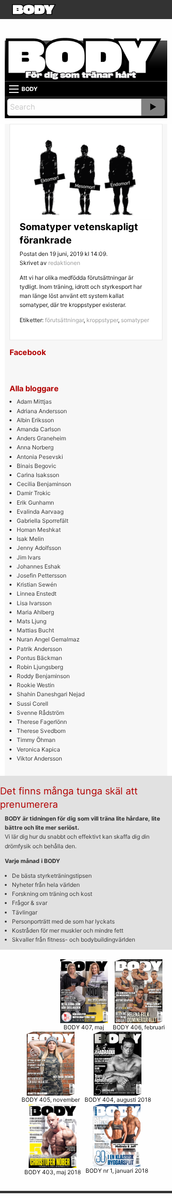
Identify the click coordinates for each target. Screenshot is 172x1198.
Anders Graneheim (41, 438)
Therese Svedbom (41, 730)
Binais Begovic (36, 465)
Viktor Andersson (39, 758)
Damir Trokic (34, 493)
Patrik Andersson (39, 648)
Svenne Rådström (40, 712)
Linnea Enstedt (36, 593)
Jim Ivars (29, 557)
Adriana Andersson (42, 411)
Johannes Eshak (39, 566)
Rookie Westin (35, 685)
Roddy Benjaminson (43, 676)
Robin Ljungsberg (40, 666)
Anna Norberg (35, 447)
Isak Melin (30, 538)
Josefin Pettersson (41, 575)
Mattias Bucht (35, 630)
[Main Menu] (14, 89)
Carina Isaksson (38, 474)
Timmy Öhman (36, 739)
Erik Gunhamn (35, 502)
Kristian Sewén (37, 584)
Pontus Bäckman (39, 657)
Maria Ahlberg (35, 612)
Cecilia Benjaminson (44, 483)
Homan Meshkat (39, 529)
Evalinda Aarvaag (40, 511)
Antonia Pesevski (40, 456)
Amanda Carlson (39, 429)
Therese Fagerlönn (42, 721)
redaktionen (64, 262)
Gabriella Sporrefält (42, 520)
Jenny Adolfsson (39, 547)
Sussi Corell (32, 703)
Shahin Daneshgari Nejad (51, 694)
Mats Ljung (31, 621)
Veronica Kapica (38, 749)
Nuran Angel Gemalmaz (48, 639)
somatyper (135, 320)
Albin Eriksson (35, 420)
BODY (30, 88)
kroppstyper (102, 320)
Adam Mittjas (34, 401)
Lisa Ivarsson (34, 603)
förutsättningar (64, 320)
